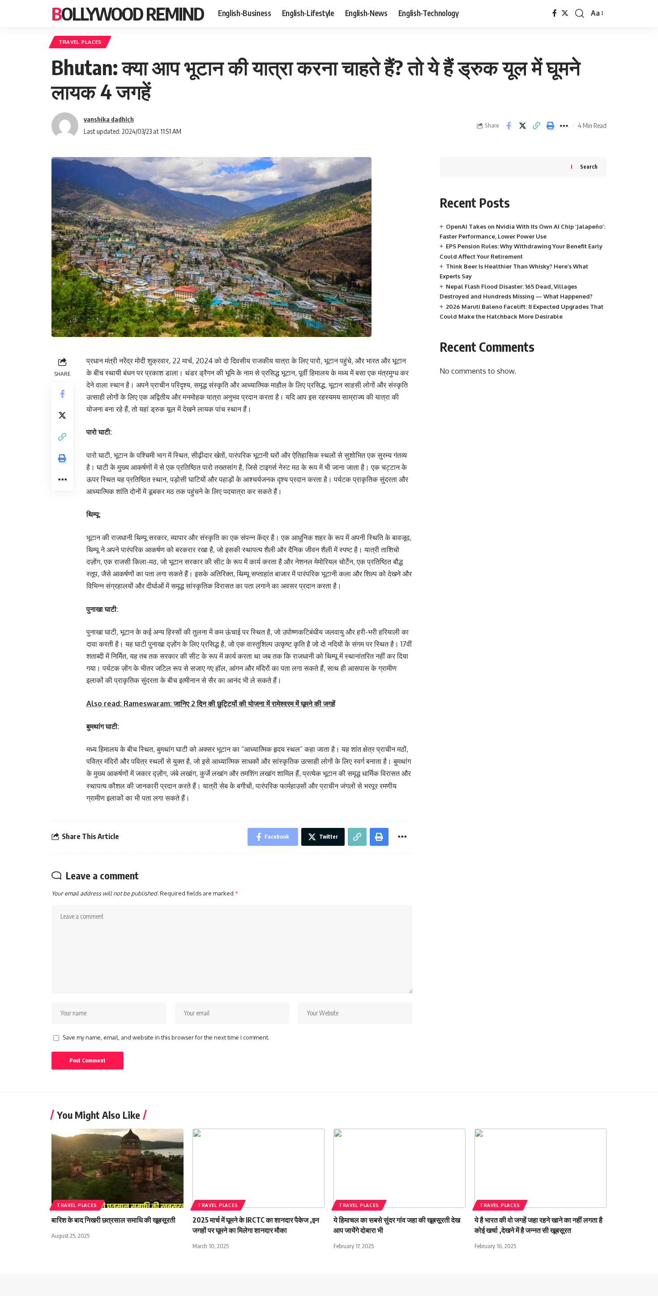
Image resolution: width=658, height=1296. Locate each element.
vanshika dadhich (109, 119)
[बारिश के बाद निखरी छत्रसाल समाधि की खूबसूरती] (117, 1168)
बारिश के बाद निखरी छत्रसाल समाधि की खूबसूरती (113, 1219)
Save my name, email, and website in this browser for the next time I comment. (166, 1037)
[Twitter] (565, 13)
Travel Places (80, 41)
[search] (579, 13)
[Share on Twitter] (522, 126)
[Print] (550, 126)
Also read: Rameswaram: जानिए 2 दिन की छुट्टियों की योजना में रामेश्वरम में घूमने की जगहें (210, 703)
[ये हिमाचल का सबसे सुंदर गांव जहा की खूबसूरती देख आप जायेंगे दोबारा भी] (399, 1168)
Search (589, 166)
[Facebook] (554, 13)
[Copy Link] (536, 126)
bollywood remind (127, 13)
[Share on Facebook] (508, 126)
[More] (564, 126)
